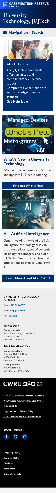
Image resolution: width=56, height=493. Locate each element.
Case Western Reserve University (28, 395)
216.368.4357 (18, 305)
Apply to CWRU (11, 458)
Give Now (8, 463)
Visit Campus (9, 468)
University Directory (13, 474)
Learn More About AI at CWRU (28, 278)
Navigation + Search (22, 33)
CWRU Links (11, 453)
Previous (10, 53)
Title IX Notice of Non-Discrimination (22, 416)
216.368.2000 (10, 406)
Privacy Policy (26, 411)
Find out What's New (28, 186)
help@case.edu (17, 310)
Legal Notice (9, 411)
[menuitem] (13, 458)
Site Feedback (10, 315)
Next (48, 53)
